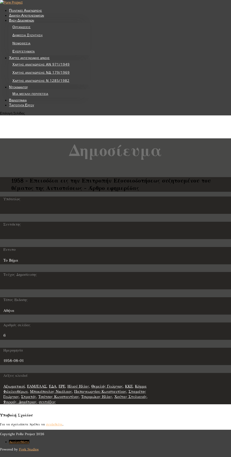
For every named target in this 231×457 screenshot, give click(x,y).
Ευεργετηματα (23, 51)
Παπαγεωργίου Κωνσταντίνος (100, 391)
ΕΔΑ (52, 386)
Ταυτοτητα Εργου (21, 105)
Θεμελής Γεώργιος (107, 386)
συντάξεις (47, 402)
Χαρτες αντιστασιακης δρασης (29, 57)
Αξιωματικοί (14, 386)
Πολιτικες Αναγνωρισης (25, 10)
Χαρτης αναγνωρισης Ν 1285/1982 (40, 80)
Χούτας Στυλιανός (130, 396)
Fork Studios (29, 449)
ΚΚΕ (129, 386)
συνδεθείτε (54, 424)
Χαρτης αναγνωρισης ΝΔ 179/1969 (41, 72)
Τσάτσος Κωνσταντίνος (58, 396)
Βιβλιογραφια (18, 100)
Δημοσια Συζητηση (27, 35)
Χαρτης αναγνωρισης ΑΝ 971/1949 (41, 64)
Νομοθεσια (21, 43)
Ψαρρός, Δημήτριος (20, 402)
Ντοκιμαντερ (18, 87)
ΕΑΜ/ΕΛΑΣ (37, 386)
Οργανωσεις (21, 27)
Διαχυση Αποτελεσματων (26, 15)
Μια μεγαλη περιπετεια (30, 93)
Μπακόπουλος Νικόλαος (51, 391)
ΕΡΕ (62, 386)
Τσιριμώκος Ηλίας (96, 396)
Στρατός (28, 396)
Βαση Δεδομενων (21, 20)
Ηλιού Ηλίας (78, 386)
